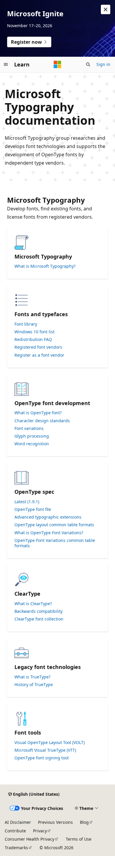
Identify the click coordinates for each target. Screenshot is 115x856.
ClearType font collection (38, 619)
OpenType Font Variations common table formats (54, 543)
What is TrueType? (32, 677)
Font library (25, 324)
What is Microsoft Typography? (44, 266)
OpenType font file (32, 509)
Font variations (29, 428)
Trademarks (16, 847)
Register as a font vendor (39, 355)
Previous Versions (55, 822)
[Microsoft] (57, 64)
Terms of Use (78, 839)
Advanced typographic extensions (47, 517)
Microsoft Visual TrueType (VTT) (45, 750)
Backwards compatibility (38, 611)
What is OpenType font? (38, 412)
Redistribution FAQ (33, 339)
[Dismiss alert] (105, 9)
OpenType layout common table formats (54, 524)
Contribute (15, 831)
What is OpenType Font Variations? (48, 532)
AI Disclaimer (18, 822)
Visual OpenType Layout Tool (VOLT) (49, 742)
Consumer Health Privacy (29, 839)
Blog (84, 822)
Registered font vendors (38, 347)
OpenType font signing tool (41, 758)
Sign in (103, 64)
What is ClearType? (33, 603)
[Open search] (88, 64)
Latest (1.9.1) (26, 501)
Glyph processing (31, 436)
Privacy (40, 831)
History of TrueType (33, 684)
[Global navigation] (6, 64)
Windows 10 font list (34, 331)
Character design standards (42, 420)
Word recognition (31, 443)
